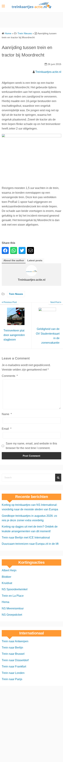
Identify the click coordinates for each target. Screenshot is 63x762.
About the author (14, 260)
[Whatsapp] (13, 250)
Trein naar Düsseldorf (15, 660)
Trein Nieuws (16, 294)
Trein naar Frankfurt (14, 666)
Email (6, 428)
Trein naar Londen (13, 672)
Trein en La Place (13, 595)
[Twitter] (22, 250)
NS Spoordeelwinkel (14, 589)
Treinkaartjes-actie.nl (48, 71)
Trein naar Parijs (12, 679)
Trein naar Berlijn (12, 647)
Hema (5, 602)
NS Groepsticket (12, 614)
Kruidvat (7, 583)
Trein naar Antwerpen (15, 641)
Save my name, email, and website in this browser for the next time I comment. (31, 445)
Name (7, 414)
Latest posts (34, 260)
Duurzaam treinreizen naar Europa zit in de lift (30, 543)
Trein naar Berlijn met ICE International (26, 537)
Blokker (6, 576)
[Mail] (30, 250)
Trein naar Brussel (13, 653)
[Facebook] (5, 250)
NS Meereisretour (13, 608)
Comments (10, 375)
